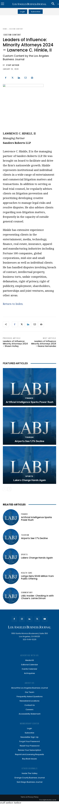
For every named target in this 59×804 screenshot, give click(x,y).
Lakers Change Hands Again (29, 480)
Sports (29, 476)
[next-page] (9, 489)
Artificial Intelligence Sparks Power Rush (29, 402)
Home (5, 29)
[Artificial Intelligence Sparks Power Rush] (29, 387)
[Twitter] (12, 77)
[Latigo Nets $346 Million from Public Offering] (11, 576)
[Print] (32, 77)
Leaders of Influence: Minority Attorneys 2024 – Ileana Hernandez (43, 344)
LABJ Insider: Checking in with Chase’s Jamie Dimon (37, 597)
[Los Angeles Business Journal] (29, 4)
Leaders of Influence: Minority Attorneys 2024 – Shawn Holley (15, 344)
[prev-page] (4, 489)
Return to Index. (13, 304)
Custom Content (16, 29)
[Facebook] (6, 77)
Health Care (26, 573)
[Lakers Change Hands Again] (29, 465)
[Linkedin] (19, 77)
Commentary (27, 592)
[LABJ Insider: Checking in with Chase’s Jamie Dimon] (11, 596)
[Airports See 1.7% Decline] (29, 426)
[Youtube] (45, 619)
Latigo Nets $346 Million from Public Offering (37, 577)
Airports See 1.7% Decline (29, 441)
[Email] (25, 77)
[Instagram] (22, 619)
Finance (29, 398)
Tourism (29, 437)
